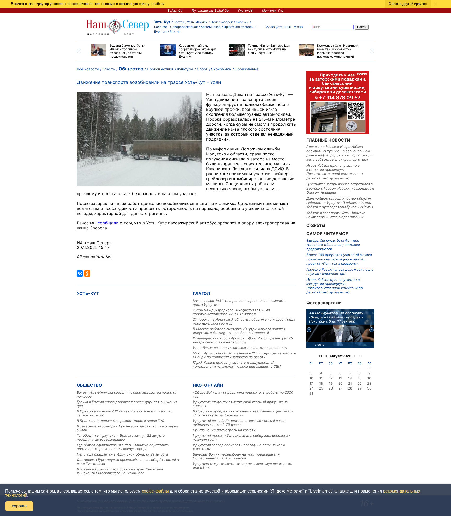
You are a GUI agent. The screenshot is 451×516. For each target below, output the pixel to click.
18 (321, 383)
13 (340, 378)
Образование (246, 69)
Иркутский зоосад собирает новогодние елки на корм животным (239, 447)
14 (350, 378)
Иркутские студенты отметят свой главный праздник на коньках (240, 404)
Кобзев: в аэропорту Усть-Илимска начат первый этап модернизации (335, 215)
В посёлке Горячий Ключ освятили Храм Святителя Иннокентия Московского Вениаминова (120, 471)
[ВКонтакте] (80, 273)
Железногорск (221, 22)
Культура (185, 69)
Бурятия (160, 31)
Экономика (221, 69)
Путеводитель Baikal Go (210, 11)
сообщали (108, 223)
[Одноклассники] (87, 273)
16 (369, 378)
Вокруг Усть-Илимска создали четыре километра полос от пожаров (127, 394)
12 (331, 378)
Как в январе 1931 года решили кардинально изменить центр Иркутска (239, 303)
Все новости (88, 69)
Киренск (242, 22)
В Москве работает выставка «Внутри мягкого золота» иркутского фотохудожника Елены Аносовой (239, 331)
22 (360, 383)
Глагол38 (245, 11)
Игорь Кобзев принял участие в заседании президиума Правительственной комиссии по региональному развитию (334, 171)
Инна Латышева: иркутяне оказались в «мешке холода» (240, 347)
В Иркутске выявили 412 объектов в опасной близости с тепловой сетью (125, 413)
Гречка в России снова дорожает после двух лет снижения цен (127, 404)
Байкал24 (175, 11)
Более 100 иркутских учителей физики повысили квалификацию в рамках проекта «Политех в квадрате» (339, 259)
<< (320, 356)
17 (311, 383)
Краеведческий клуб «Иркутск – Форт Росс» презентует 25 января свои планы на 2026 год (243, 340)
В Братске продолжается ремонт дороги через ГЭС (120, 420)
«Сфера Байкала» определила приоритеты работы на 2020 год (243, 394)
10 (311, 378)
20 (340, 383)
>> (360, 356)
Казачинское (211, 27)
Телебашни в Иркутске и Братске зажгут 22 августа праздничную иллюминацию (121, 437)
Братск (179, 22)
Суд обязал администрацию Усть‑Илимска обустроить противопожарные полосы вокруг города (123, 447)
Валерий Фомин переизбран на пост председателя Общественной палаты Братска (236, 456)
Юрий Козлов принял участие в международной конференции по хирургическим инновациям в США (237, 364)
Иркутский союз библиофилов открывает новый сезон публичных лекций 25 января (239, 422)
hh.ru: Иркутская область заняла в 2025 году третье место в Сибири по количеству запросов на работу (244, 355)
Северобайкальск (184, 27)
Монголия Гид (273, 11)
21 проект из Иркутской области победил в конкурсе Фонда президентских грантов (244, 321)
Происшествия (160, 69)
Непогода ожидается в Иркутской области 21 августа (122, 454)
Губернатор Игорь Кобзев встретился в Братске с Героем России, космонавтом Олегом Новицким (340, 188)
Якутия (175, 31)
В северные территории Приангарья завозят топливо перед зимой (127, 428)
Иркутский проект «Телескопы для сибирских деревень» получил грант (241, 437)
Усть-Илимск (197, 22)
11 (321, 378)
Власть (108, 69)
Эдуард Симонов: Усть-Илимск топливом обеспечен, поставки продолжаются (333, 244)
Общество (130, 68)
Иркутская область (238, 27)
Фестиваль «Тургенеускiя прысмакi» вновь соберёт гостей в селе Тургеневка (128, 462)
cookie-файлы (155, 491)
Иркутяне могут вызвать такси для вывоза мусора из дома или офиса (242, 466)
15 (359, 378)
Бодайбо (160, 27)
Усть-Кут (162, 22)
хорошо (19, 506)
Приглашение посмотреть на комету (224, 430)
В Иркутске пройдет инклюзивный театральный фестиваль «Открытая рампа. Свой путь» (243, 413)
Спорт (202, 69)
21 (350, 383)
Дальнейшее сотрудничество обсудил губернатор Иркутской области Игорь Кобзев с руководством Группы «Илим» (339, 202)
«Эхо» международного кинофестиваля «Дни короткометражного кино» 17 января (231, 312)
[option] (121, 51)
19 (331, 383)
